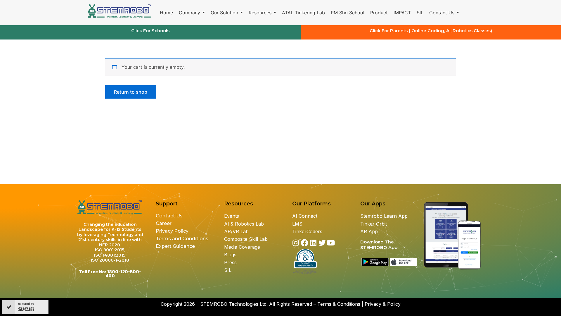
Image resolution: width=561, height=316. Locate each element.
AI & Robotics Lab (244, 224)
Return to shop (130, 92)
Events (231, 216)
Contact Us (169, 216)
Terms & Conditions (338, 304)
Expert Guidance (175, 246)
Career (164, 223)
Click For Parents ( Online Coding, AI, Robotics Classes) (431, 30)
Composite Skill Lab (246, 239)
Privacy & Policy (383, 304)
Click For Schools (150, 30)
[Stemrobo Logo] (120, 11)
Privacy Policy (173, 231)
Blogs (231, 254)
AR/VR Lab (236, 231)
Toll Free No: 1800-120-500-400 (110, 273)
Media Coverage (242, 247)
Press (230, 262)
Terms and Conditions (182, 238)
